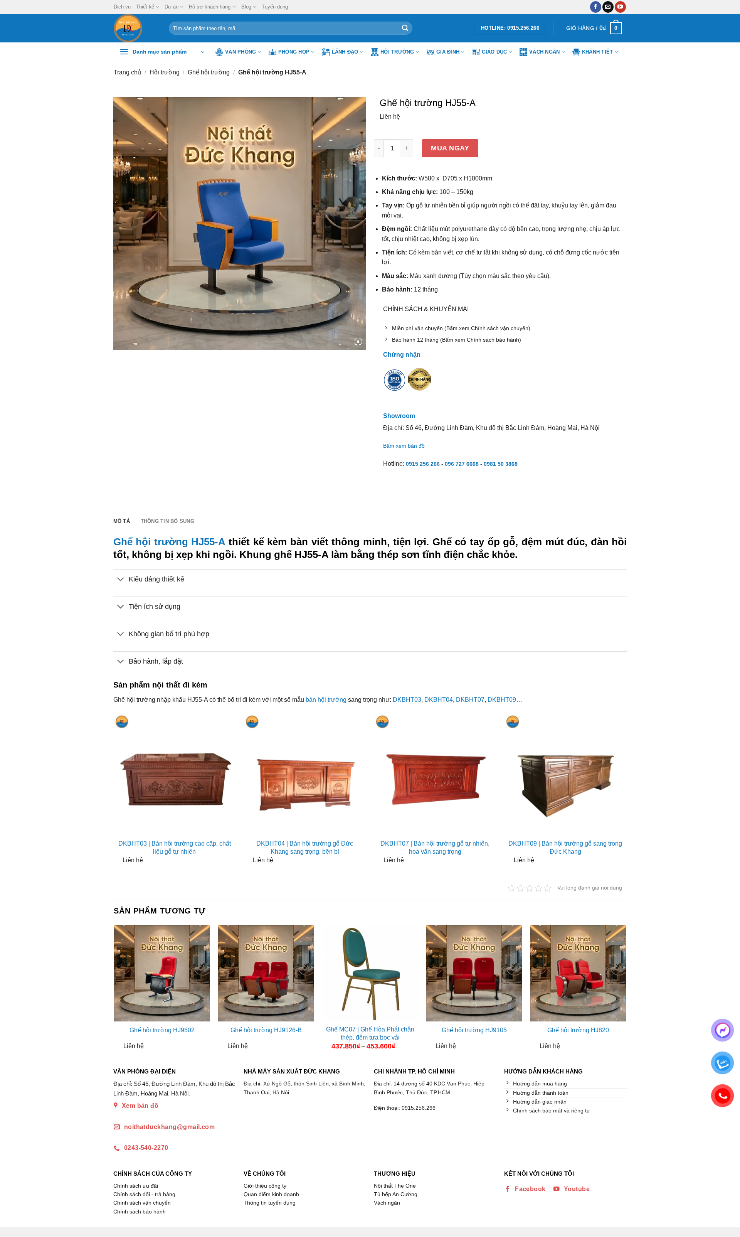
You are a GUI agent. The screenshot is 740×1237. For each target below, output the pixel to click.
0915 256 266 (423, 464)
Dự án (171, 7)
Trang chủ (127, 72)
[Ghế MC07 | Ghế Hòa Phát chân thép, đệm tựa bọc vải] (370, 973)
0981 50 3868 (501, 464)
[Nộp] (405, 28)
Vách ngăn (544, 52)
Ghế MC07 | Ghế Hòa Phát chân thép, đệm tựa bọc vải (370, 1033)
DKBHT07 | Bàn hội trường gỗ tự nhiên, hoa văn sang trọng (434, 847)
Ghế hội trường (209, 72)
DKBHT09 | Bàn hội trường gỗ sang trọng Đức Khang (565, 847)
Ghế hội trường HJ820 (578, 1030)
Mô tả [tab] (121, 521)
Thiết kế (145, 7)
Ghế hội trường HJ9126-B (266, 1030)
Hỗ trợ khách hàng (209, 7)
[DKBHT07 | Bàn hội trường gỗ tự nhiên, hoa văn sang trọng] (435, 774)
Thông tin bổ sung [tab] (167, 521)
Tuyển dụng (275, 7)
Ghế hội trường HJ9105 (474, 1030)
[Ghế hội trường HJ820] (578, 973)
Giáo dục (494, 52)
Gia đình (447, 52)
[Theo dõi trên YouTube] (620, 7)
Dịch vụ (122, 7)
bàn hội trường (326, 699)
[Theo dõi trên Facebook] (595, 7)
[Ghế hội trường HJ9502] (162, 973)
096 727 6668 (462, 464)
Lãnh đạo (345, 52)
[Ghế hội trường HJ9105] (474, 973)
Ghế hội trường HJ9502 (162, 1030)
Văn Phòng (240, 52)
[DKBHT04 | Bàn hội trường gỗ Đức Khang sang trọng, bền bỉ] (304, 774)
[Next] (620, 990)
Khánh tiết (597, 52)
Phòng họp (293, 52)
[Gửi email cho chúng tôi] (608, 7)
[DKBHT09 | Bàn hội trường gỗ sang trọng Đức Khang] (565, 774)
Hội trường (397, 52)
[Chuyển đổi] (120, 579)
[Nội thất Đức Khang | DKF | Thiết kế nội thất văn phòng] (135, 28)
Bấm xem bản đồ (404, 446)
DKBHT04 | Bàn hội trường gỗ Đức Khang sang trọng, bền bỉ (304, 847)
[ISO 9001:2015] (394, 385)
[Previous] (120, 990)
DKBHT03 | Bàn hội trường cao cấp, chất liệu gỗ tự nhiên (174, 847)
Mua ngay (450, 148)
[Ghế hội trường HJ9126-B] (266, 973)
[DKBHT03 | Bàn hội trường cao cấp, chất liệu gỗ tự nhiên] (174, 774)
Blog (246, 7)
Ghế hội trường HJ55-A (169, 541)
